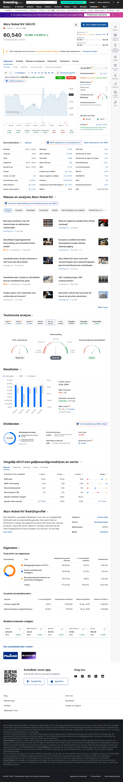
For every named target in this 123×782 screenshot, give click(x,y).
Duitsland (104, 532)
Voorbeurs (42, 10)
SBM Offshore (32, 628)
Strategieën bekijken (90, 51)
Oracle (92, 628)
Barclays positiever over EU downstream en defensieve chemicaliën (16, 224)
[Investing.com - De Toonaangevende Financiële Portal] (12, 2)
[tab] (8, 322)
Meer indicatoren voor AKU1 (96, 143)
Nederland (33, 10)
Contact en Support (73, 706)
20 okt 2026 (68, 176)
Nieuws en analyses (35, 61)
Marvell (8, 628)
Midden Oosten (100, 10)
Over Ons (69, 696)
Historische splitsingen (53, 67)
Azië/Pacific (110, 10)
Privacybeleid (96, 776)
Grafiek (19, 61)
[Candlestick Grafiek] (5, 73)
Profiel (15, 67)
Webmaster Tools (11, 710)
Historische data (36, 67)
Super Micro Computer (77, 628)
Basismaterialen (101, 522)
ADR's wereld (60, 10)
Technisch (65, 61)
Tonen (43, 501)
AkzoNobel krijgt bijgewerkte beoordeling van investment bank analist (19, 243)
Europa (90, 10)
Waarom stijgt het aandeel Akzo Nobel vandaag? (77, 222)
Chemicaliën (102, 517)
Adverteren (69, 701)
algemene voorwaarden (78, 776)
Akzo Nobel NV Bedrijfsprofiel (24, 511)
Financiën (52, 61)
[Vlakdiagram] (10, 73)
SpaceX (50, 628)
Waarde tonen (100, 34)
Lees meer (7, 532)
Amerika (83, 10)
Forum (75, 61)
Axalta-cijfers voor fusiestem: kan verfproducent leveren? (19, 294)
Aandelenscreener (21, 10)
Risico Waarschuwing (112, 776)
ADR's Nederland (72, 10)
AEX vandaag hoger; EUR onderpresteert (70, 279)
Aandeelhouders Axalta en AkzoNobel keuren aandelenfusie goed (21, 279)
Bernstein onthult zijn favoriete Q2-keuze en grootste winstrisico (75, 294)
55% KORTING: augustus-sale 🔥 (73, 2)
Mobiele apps (9, 701)
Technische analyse (17, 315)
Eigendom (24, 67)
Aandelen (8, 10)
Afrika (118, 10)
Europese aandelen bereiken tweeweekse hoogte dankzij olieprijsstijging (72, 243)
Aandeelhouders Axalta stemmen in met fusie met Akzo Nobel (20, 260)
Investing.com (8, 231)
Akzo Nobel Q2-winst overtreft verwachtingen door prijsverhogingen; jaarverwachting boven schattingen (77, 261)
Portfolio (7, 706)
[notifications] (113, 2)
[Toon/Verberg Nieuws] (58, 73)
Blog (5, 696)
